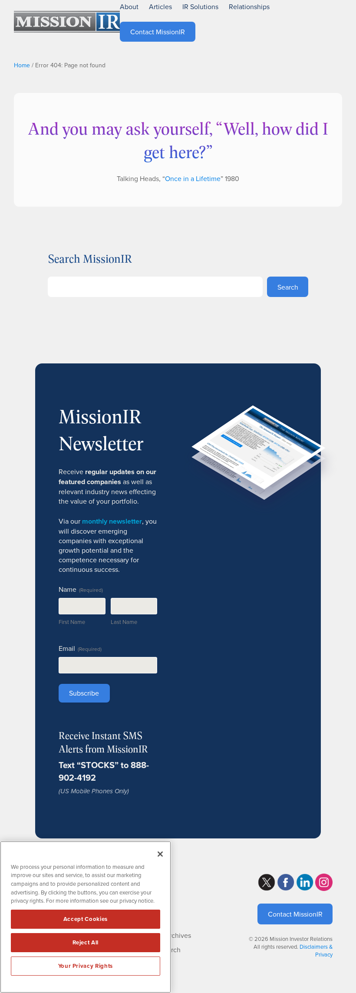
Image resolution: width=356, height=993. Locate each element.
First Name (72, 622)
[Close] (160, 854)
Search (287, 287)
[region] (85, 917)
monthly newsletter (112, 521)
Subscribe (84, 693)
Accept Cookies (85, 919)
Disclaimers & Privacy (316, 950)
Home (22, 65)
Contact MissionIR (295, 914)
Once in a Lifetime (193, 178)
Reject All (86, 942)
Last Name (124, 622)
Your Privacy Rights (85, 966)
